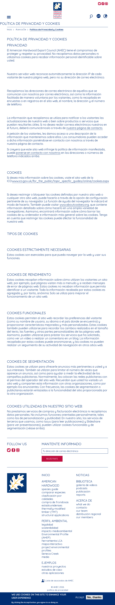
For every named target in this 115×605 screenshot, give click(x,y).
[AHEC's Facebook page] (103, 4)
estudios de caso (52, 569)
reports (80, 494)
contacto (81, 507)
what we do (83, 504)
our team (82, 510)
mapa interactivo (52, 544)
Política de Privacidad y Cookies (46, 29)
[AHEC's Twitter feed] (99, 4)
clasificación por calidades (52, 497)
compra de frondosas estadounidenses (55, 503)
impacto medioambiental (57, 531)
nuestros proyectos (54, 566)
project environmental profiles (55, 548)
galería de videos (86, 485)
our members (84, 517)
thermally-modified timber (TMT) (53, 510)
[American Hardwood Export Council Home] (57, 10)
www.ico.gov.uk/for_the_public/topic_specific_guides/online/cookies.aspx (60, 181)
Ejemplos (49, 562)
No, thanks (94, 597)
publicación (83, 491)
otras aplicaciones (53, 573)
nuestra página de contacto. (84, 128)
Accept (79, 597)
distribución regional (88, 514)
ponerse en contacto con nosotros (38, 152)
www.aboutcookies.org (74, 204)
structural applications (55, 515)
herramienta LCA (52, 540)
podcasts (81, 488)
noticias (82, 475)
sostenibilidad (50, 527)
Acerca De (21, 29)
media (45, 557)
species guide (50, 489)
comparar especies (53, 492)
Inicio (9, 29)
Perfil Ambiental (55, 521)
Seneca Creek (50, 553)
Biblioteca (84, 481)
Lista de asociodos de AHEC (59, 580)
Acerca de (84, 500)
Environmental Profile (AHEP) (55, 536)
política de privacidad (57, 590)
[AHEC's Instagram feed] (106, 4)
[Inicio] (17, 482)
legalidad (47, 524)
